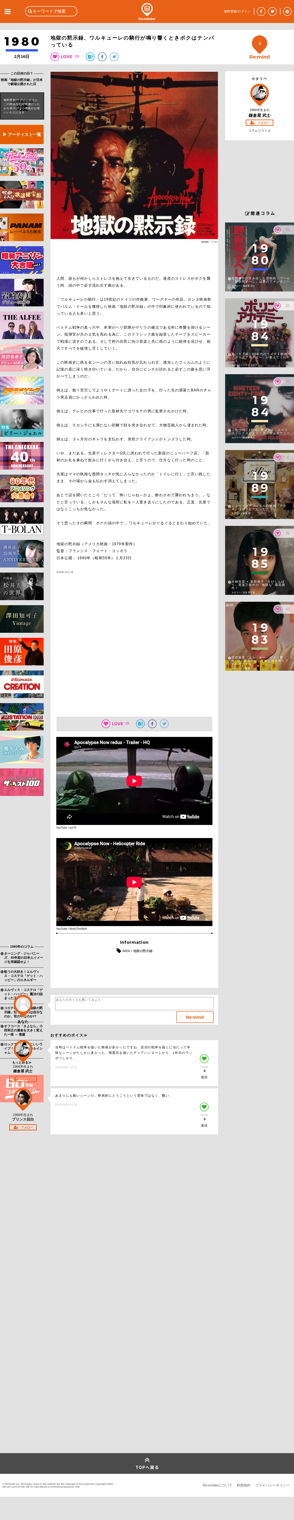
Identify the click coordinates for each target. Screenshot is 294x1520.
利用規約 (244, 1485)
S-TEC (214, 242)
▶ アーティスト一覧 (22, 134)
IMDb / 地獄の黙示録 (137, 951)
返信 (204, 1077)
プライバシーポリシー (272, 1485)
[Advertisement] (22, 871)
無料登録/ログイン (237, 11)
